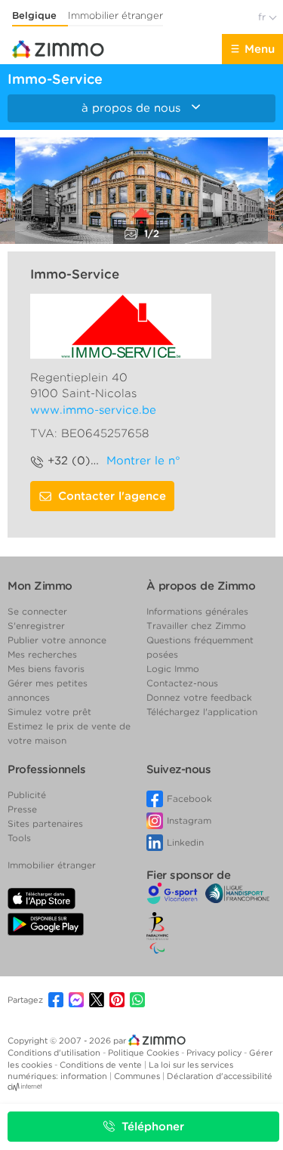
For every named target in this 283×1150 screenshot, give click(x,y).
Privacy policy (215, 1052)
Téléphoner (153, 1126)
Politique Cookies (144, 1052)
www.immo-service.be (93, 410)
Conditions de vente (102, 1064)
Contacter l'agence (112, 496)
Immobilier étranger (115, 15)
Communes (138, 1076)
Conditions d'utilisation (55, 1052)
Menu (260, 49)
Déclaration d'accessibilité (219, 1076)
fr (263, 17)
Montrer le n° (143, 460)
